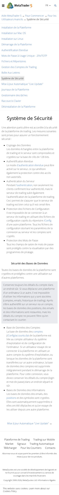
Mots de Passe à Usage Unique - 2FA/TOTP (24, 55)
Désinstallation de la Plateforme (18, 106)
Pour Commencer (34, 15)
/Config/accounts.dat (18, 335)
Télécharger (10, 448)
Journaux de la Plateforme (15, 89)
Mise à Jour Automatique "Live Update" (22, 84)
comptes (38, 331)
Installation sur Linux (12, 38)
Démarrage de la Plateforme (17, 44)
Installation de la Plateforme (16, 27)
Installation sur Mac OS (14, 33)
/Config (47, 220)
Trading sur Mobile (44, 439)
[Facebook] (24, 462)
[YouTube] (34, 462)
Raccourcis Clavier (11, 101)
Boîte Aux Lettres (11, 72)
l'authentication (24, 185)
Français (46, 5)
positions (11, 398)
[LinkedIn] (29, 462)
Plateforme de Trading (17, 439)
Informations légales (47, 480)
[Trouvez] (55, 5)
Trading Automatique (42, 443)
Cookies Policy (9, 491)
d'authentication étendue (30, 165)
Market (9, 443)
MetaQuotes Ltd (30, 480)
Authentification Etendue (15, 50)
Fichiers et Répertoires (14, 61)
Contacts (50, 448)
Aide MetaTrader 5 (11, 15)
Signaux (21, 443)
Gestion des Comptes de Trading (19, 67)
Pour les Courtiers (31, 448)
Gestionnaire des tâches (14, 95)
